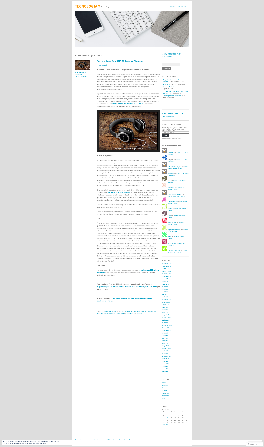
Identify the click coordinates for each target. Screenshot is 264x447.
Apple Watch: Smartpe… (175, 194)
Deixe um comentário (81, 76)
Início (172, 6)
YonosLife (79, 74)
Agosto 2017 (165, 279)
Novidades (107, 311)
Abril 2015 (165, 312)
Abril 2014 (165, 343)
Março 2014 (165, 346)
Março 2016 (165, 294)
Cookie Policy (42, 443)
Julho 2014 (165, 335)
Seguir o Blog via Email (172, 124)
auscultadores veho (150, 311)
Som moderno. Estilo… (174, 166)
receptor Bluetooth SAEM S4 (119, 192)
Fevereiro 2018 (166, 271)
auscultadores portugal (137, 311)
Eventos (164, 383)
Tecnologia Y (87, 6)
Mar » (167, 424)
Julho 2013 (165, 366)
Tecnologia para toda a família (172, 96)
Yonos (163, 398)
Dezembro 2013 (166, 353)
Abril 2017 (165, 281)
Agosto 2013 (165, 364)
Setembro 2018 (166, 266)
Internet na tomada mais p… (176, 188)
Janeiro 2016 (165, 297)
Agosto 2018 (165, 268)
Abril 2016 (165, 292)
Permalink (139, 313)
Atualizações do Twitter (172, 113)
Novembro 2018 (166, 263)
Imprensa (165, 385)
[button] (124, 145)
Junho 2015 (165, 307)
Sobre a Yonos (182, 6)
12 (167, 418)
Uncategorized (166, 395)
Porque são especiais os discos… (178, 167)
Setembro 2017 (166, 276)
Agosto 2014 (165, 333)
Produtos (113, 311)
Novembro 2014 (166, 325)
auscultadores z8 (130, 313)
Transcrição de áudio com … (176, 196)
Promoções (165, 393)
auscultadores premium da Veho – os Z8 (127, 104)
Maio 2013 (165, 371)
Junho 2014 (165, 338)
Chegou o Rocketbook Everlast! (172, 87)
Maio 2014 (165, 340)
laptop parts (171, 187)
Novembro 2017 (166, 274)
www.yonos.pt (102, 65)
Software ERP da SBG (174, 251)
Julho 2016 (165, 289)
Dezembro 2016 (166, 286)
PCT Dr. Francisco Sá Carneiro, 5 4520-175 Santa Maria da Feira (171, 53)
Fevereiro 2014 (166, 348)
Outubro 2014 (166, 328)
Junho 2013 (165, 369)
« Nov (163, 424)
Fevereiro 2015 (166, 317)
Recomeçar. (166, 84)
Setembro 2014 (166, 330)
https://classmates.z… (174, 229)
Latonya (170, 208)
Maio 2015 (165, 310)
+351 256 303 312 (167, 56)
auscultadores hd (125, 311)
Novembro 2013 (166, 356)
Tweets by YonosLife (168, 116)
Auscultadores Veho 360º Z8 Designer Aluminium (120, 61)
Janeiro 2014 (165, 351)
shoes (169, 236)
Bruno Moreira (172, 244)
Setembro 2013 (166, 361)
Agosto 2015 (165, 304)
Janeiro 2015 (165, 320)
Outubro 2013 (166, 358)
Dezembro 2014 (166, 322)
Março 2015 (165, 315)
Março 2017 (165, 284)
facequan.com (172, 222)
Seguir (165, 135)
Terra (169, 215)
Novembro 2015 (166, 299)
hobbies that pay (173, 201)
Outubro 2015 (166, 302)
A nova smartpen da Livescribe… (177, 251)
